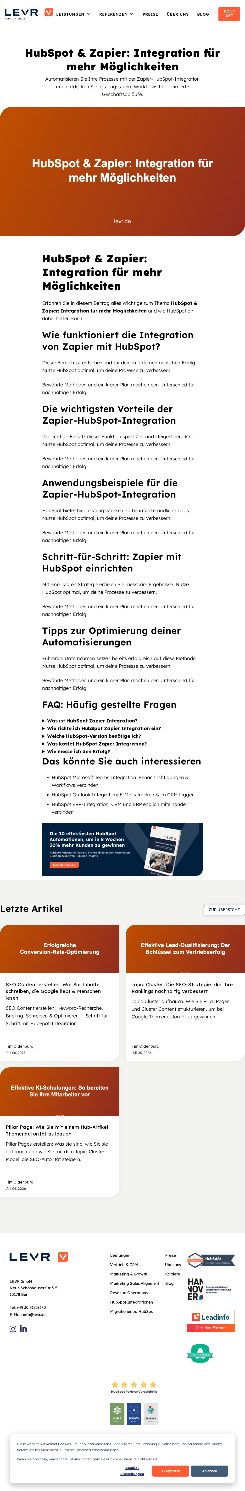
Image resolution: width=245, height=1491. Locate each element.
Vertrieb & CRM (124, 1264)
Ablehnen (209, 1471)
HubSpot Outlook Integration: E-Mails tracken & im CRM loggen (123, 795)
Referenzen (113, 14)
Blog (203, 14)
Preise (150, 14)
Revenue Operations (129, 1292)
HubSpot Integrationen (131, 1302)
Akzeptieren (170, 1471)
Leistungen (70, 14)
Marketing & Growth (128, 1274)
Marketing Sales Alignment (134, 1283)
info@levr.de (34, 1314)
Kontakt (229, 13)
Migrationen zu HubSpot (132, 1311)
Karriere (172, 1274)
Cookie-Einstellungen (132, 1471)
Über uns (178, 14)
